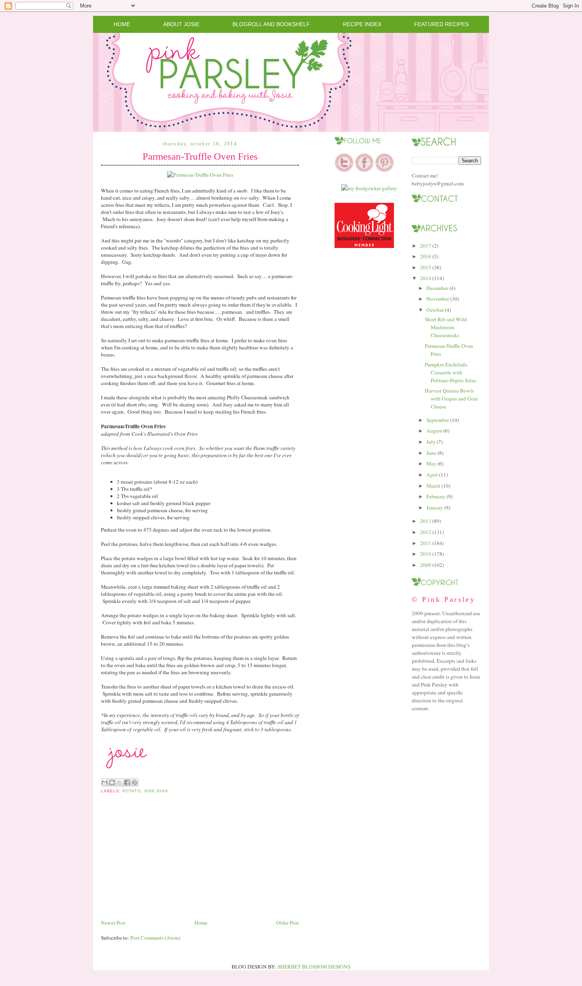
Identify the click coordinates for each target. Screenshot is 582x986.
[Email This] (104, 782)
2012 (425, 532)
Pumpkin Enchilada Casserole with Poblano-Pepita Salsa (450, 372)
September (437, 419)
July (431, 441)
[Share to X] (120, 782)
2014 (425, 278)
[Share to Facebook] (127, 782)
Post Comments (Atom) (155, 937)
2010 (425, 553)
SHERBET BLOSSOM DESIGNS (314, 966)
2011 (425, 543)
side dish (156, 791)
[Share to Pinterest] (135, 782)
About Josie (181, 24)
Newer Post (113, 922)
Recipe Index (362, 24)
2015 (425, 267)
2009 (425, 564)
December (437, 288)
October (435, 309)
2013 (425, 520)
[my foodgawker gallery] (369, 188)
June (431, 452)
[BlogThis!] (112, 782)
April (432, 474)
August (434, 430)
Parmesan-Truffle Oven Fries (200, 156)
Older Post (287, 922)
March (433, 485)
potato (131, 791)
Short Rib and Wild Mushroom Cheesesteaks (446, 327)
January (434, 507)
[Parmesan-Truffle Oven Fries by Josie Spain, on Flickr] (200, 174)
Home (122, 24)
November (437, 298)
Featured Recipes (441, 24)
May (431, 463)
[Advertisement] (160, 862)
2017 (425, 245)
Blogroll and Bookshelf (271, 24)
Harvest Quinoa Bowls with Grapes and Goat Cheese (451, 398)
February (435, 496)
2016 (425, 256)
